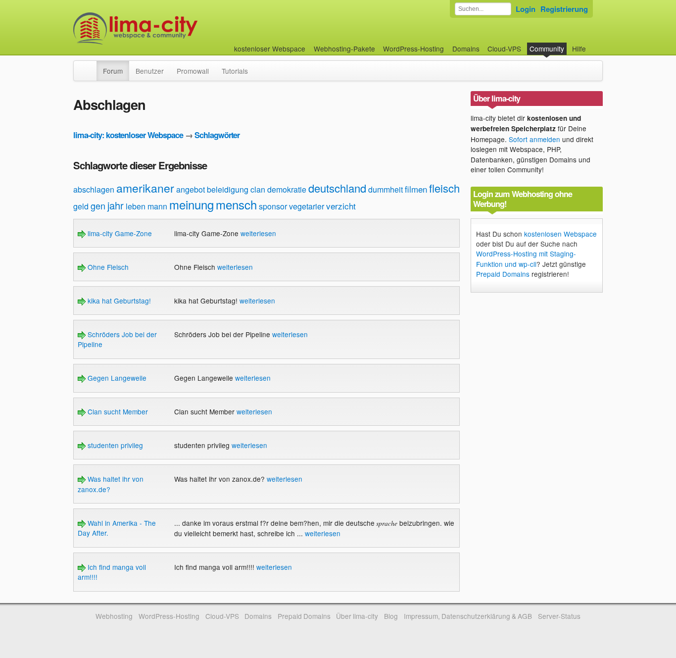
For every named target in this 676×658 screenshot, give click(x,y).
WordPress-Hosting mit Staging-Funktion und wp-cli (526, 258)
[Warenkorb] (593, 44)
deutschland (337, 188)
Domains (466, 48)
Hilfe (579, 48)
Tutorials (235, 71)
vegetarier (306, 206)
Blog (391, 616)
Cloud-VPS (504, 48)
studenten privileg (114, 445)
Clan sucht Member (117, 411)
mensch (236, 204)
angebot (190, 189)
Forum (113, 71)
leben (135, 206)
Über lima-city (357, 616)
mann (157, 206)
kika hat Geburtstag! (118, 300)
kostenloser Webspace (269, 48)
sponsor (273, 206)
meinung (191, 204)
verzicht (341, 206)
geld (81, 206)
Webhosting (114, 616)
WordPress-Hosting (413, 48)
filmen (416, 189)
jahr (115, 205)
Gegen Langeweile (116, 378)
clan (257, 189)
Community (547, 48)
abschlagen (93, 189)
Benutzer (150, 71)
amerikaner (145, 188)
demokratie (286, 189)
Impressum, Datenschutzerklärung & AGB (468, 616)
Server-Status (559, 616)
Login (525, 9)
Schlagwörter (217, 135)
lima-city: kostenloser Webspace (128, 135)
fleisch (444, 188)
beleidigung (227, 189)
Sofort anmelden (534, 139)
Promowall (193, 71)
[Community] (90, 66)
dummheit (385, 189)
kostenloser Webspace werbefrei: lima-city (172, 28)
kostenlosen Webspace (560, 234)
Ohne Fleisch (107, 267)
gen (98, 205)
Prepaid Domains (503, 274)
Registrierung (564, 9)
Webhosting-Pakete (344, 48)
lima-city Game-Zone (119, 233)
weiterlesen (258, 233)
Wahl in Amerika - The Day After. (117, 528)
